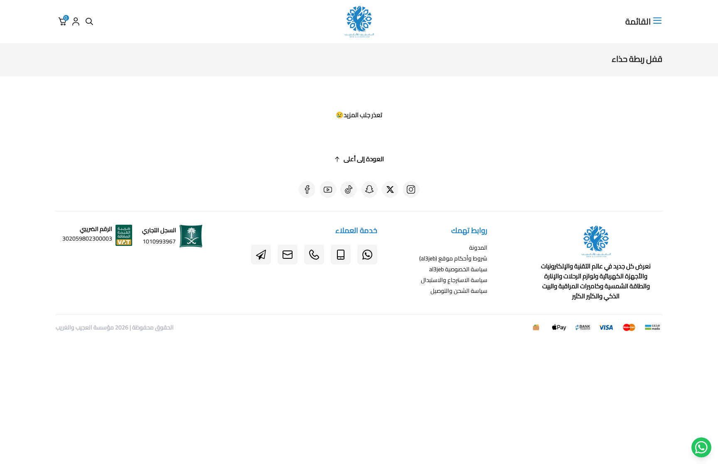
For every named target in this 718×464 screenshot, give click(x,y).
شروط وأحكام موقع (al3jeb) (453, 258)
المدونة (478, 247)
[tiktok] (348, 189)
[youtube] (328, 189)
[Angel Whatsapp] (701, 447)
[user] (75, 21)
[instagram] (411, 189)
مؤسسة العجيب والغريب (85, 327)
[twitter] (390, 189)
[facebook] (307, 189)
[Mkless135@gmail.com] (288, 255)
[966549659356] (314, 255)
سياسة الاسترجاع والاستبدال (454, 280)
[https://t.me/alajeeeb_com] (261, 255)
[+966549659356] (367, 255)
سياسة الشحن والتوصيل (458, 291)
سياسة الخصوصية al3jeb (458, 269)
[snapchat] (369, 189)
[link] (595, 243)
